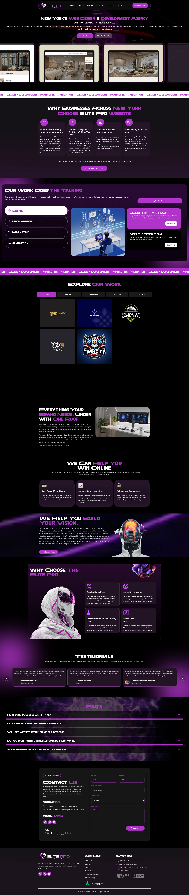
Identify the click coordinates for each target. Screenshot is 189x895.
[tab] (36, 210)
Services (99, 5)
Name (93, 775)
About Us (80, 5)
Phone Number (98, 785)
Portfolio (90, 5)
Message (95, 806)
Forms (120, 5)
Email (121, 775)
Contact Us (111, 5)
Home (72, 5)
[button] (6, 678)
